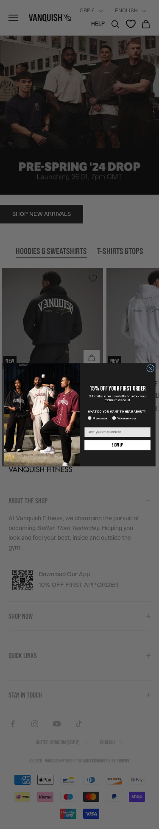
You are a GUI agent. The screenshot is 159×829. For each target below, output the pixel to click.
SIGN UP (117, 445)
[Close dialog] (150, 368)
